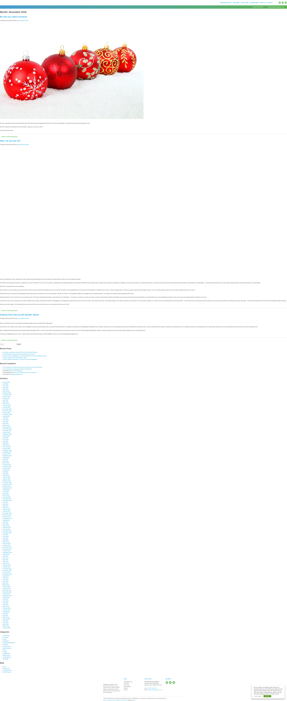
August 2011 (6, 611)
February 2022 (7, 464)
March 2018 (6, 495)
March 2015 (6, 541)
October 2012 (6, 593)
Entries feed (6, 668)
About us (263, 2)
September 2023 (7, 434)
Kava (134, 700)
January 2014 (6, 567)
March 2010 (6, 626)
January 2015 (6, 545)
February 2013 (7, 586)
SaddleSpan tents (225, 2)
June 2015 (6, 536)
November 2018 (7, 484)
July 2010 (5, 620)
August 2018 (6, 489)
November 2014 (7, 549)
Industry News (7, 646)
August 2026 (6, 382)
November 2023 (7, 430)
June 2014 (6, 558)
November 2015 (7, 532)
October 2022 (6, 454)
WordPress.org (7, 672)
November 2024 (7, 411)
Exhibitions (6, 641)
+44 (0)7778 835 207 (257, 7)
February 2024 (7, 427)
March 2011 (6, 617)
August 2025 (6, 398)
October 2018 (6, 486)
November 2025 (7, 394)
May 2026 (5, 387)
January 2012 (6, 610)
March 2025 (6, 403)
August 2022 (6, 457)
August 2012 (6, 597)
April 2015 (5, 540)
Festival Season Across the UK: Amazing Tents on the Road (19, 354)
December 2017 (7, 498)
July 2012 (5, 599)
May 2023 (5, 441)
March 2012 (6, 606)
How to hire (244, 2)
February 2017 (7, 509)
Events (5, 639)
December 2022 (7, 450)
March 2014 (6, 563)
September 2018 (7, 488)
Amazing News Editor (22, 20)
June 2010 (6, 622)
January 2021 (6, 477)
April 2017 (5, 506)
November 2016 (7, 515)
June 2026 (6, 385)
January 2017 (6, 511)
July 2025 (5, 400)
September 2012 (7, 595)
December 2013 (7, 568)
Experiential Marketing (9, 642)
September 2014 (7, 552)
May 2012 (5, 602)
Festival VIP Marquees (26, 369)
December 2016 (7, 513)
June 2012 (6, 601)
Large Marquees (7, 648)
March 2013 (6, 584)
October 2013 (6, 572)
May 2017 (5, 504)
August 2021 (6, 470)
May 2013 (5, 581)
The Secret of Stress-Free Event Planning (31, 367)
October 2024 (6, 412)
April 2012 (5, 604)
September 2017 (7, 500)
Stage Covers (6, 655)
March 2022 (6, 463)
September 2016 (7, 518)
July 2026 (5, 384)
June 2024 (6, 419)
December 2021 (7, 466)
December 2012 (7, 590)
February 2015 (7, 543)
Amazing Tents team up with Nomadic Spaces (19, 315)
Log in (4, 666)
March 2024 (6, 425)
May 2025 (5, 402)
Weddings (5, 659)
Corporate (5, 637)
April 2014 (5, 561)
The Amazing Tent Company (10, 367)
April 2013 (5, 583)
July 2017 (5, 502)
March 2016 (6, 525)
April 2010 (5, 624)
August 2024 (6, 416)
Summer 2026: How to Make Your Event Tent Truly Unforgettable (20, 359)
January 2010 (6, 628)
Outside (5, 651)
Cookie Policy (124, 700)
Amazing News (254, 2)
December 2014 (7, 547)
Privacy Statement (116, 700)
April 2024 (5, 423)
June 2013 (6, 579)
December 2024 (7, 409)
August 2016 (6, 520)
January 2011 (6, 619)
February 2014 (7, 565)
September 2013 (7, 574)
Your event (236, 2)
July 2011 (5, 613)
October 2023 (6, 432)
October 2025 (6, 396)
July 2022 (5, 459)
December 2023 (7, 428)
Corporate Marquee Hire (16, 374)
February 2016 (7, 527)
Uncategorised (7, 657)
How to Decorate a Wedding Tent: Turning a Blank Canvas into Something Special (24, 356)
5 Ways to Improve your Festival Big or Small (15, 357)
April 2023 (5, 443)
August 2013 (6, 576)
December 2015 (7, 531)
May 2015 (5, 538)
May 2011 (5, 615)
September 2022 (7, 455)
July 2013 (5, 577)
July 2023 (5, 437)
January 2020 (6, 479)
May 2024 (5, 421)
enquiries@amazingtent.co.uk (276, 7)
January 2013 (6, 588)
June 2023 (6, 439)
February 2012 (7, 608)
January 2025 (6, 407)
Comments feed (7, 670)
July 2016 (5, 522)
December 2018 (7, 482)
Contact (270, 2)
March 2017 (6, 507)
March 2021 (6, 475)
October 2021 (6, 468)
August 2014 (6, 554)
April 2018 (5, 493)
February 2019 (7, 480)
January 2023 (6, 448)
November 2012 (7, 592)
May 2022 (5, 461)
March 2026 (6, 391)
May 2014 (5, 559)
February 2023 (7, 446)
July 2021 (5, 471)
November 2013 (7, 570)
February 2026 (7, 393)
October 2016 (6, 516)
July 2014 (5, 556)
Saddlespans (6, 653)
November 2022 (7, 452)
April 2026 (5, 389)
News (4, 650)
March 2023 (6, 445)
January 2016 (6, 529)
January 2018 (6, 497)
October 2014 (6, 550)
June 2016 (6, 523)
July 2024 (5, 418)
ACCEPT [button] (267, 696)
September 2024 (7, 414)
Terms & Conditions (107, 700)
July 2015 (5, 534)
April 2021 (5, 473)
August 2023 (6, 436)
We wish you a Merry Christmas (13, 17)
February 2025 (7, 405)
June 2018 (6, 491)
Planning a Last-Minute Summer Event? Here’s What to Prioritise (20, 352)
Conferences (6, 635)
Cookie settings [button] (257, 696)
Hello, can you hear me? (10, 141)
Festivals (5, 644)
